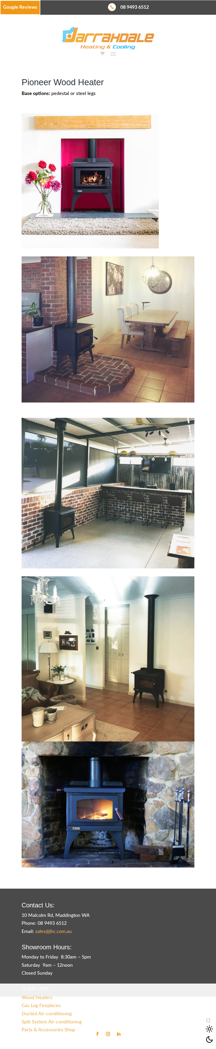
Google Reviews (20, 7)
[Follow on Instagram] (108, 1034)
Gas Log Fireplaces (41, 1005)
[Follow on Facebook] (97, 1034)
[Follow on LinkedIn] (118, 1034)
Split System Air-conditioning (52, 1022)
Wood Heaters (37, 997)
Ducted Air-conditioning (47, 1014)
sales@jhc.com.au (53, 931)
